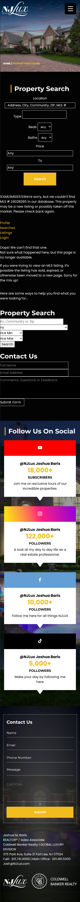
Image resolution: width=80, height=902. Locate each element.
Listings (6, 232)
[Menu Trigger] (70, 8)
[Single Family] (44, 115)
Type (17, 116)
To (40, 160)
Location (40, 98)
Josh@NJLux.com (16, 864)
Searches (7, 227)
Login (4, 237)
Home (6, 63)
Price (40, 146)
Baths (32, 137)
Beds (33, 127)
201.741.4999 (20, 859)
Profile (5, 223)
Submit (40, 812)
